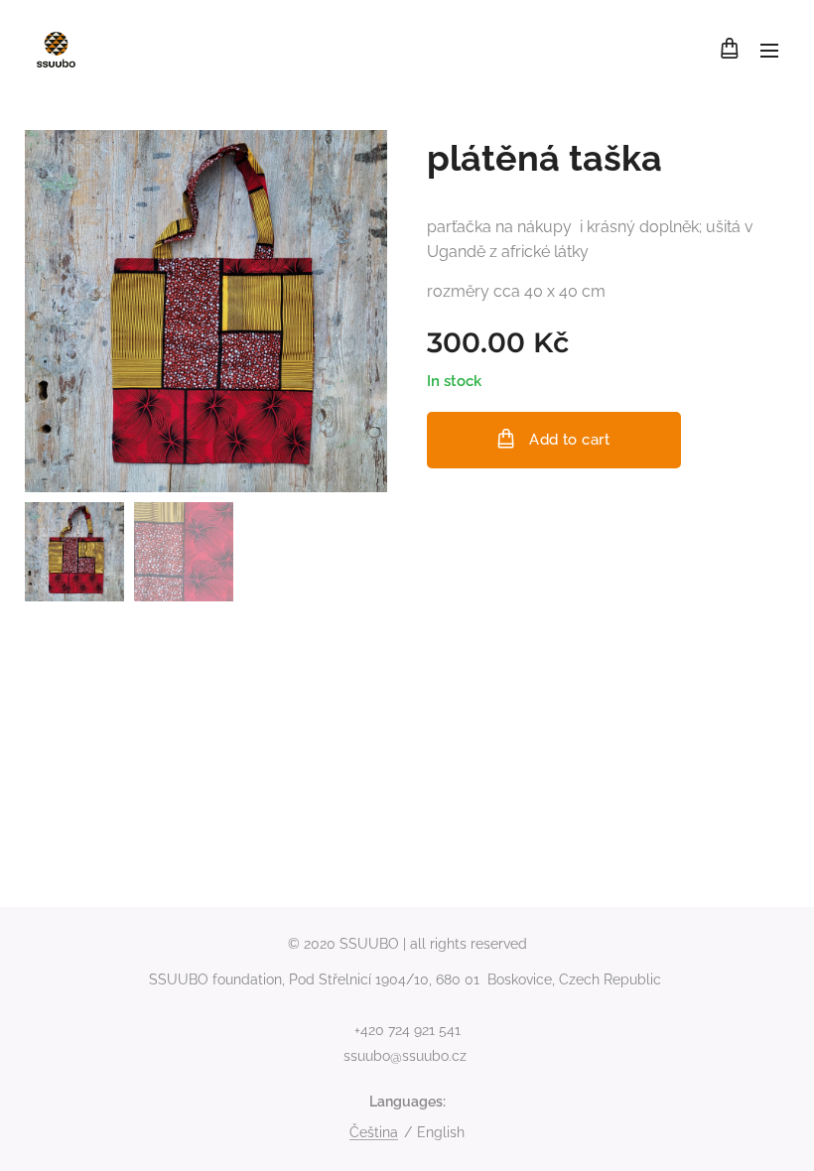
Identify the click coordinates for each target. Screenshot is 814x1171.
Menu (769, 49)
